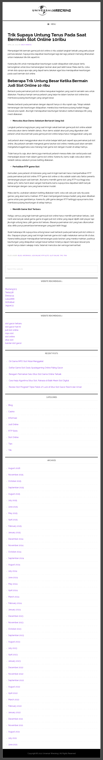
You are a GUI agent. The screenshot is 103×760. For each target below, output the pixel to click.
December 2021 (15, 719)
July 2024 (12, 571)
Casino (11, 411)
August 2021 (14, 732)
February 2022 (15, 706)
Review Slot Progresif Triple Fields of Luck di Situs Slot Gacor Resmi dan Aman (45, 387)
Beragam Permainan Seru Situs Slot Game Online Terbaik (35, 374)
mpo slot (9, 333)
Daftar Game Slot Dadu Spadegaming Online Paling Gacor (36, 368)
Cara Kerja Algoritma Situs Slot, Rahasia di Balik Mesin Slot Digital (39, 380)
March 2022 (13, 699)
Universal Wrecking (51, 10)
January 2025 (14, 532)
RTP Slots (45, 255)
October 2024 (14, 552)
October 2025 (14, 481)
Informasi (27, 255)
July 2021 (12, 738)
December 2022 (15, 667)
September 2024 (16, 558)
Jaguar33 (9, 305)
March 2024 (13, 597)
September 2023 (16, 635)
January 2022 (14, 712)
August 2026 (14, 468)
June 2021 (12, 744)
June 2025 (13, 507)
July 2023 (12, 648)
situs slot (9, 340)
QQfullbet (9, 302)
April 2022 (13, 693)
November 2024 (15, 545)
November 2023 (15, 622)
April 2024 (13, 590)
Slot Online (54, 255)
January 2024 (14, 609)
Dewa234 (9, 295)
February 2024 (15, 603)
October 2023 (14, 629)
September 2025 (16, 487)
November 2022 (15, 674)
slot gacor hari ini (13, 327)
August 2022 (14, 687)
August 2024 (14, 564)
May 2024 (13, 584)
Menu (53, 24)
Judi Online (36, 255)
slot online (10, 336)
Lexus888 (9, 299)
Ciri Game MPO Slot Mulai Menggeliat (26, 361)
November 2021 (15, 725)
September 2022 (16, 680)
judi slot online (11, 330)
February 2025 (15, 526)
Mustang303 (11, 289)
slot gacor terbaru (13, 323)
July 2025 (12, 500)
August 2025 (14, 494)
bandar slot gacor (13, 343)
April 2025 (13, 519)
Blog (20, 255)
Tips (61, 255)
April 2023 (13, 654)
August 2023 (14, 642)
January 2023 (14, 661)
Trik (65, 255)
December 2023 (15, 616)
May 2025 (12, 513)
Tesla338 (9, 292)
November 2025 (15, 474)
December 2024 (15, 539)
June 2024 (13, 577)
